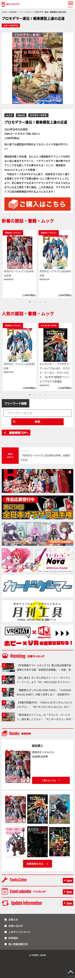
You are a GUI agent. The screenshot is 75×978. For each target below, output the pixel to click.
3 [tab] (40, 302)
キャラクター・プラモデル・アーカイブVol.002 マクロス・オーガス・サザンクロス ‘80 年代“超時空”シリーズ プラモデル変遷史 (55, 372)
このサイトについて (19, 932)
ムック (9, 115)
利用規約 (13, 938)
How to (21, 115)
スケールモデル (10, 25)
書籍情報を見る (35, 863)
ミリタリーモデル (38, 115)
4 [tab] (45, 302)
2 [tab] (35, 302)
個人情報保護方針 (18, 944)
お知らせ (13, 919)
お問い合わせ (15, 925)
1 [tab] (29, 302)
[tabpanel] (20, 264)
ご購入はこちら (49, 780)
